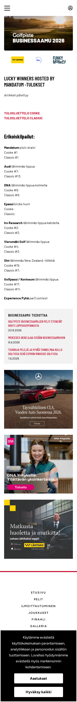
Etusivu (38, 592)
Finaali (39, 619)
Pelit (38, 599)
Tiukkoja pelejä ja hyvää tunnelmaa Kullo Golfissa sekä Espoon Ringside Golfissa (35, 352)
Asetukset (38, 678)
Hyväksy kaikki (39, 692)
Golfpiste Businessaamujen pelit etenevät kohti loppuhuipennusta (35, 323)
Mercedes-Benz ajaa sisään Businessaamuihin (36, 337)
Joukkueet (38, 613)
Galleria (38, 626)
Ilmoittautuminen (38, 606)
